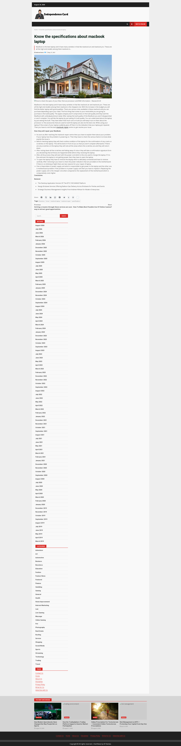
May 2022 (38, 402)
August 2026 (39, 225)
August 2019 (39, 523)
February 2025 (40, 284)
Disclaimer (39, 682)
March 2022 (39, 409)
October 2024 (40, 299)
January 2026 (40, 244)
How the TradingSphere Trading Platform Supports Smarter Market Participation (76, 711)
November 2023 (41, 339)
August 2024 (39, 306)
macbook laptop (55, 201)
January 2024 (40, 332)
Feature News (40, 576)
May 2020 (38, 490)
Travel (37, 664)
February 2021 (40, 457)
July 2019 (38, 526)
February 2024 (40, 328)
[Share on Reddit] (64, 197)
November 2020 (41, 468)
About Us (38, 679)
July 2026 (38, 229)
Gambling (38, 587)
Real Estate (39, 631)
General (38, 594)
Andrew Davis (40, 52)
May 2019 (38, 534)
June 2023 (39, 358)
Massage (38, 616)
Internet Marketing (42, 605)
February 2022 (40, 413)
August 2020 (39, 479)
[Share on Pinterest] (59, 197)
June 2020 (39, 486)
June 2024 (39, 313)
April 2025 (39, 277)
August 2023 (39, 350)
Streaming (39, 653)
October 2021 (40, 427)
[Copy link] (77, 197)
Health (37, 598)
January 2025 (40, 288)
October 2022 (40, 383)
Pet (36, 624)
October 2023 (40, 343)
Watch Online (140, 24)
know (47, 201)
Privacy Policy (40, 684)
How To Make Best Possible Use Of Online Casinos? (92, 206)
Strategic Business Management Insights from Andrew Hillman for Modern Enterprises (68, 190)
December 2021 (41, 420)
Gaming (38, 591)
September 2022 (41, 387)
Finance (38, 583)
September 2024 (41, 302)
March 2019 (39, 541)
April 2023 (39, 365)
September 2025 (41, 258)
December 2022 (41, 376)
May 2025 (38, 273)
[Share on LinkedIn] (50, 197)
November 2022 (41, 380)
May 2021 (38, 446)
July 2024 (38, 310)
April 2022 (39, 405)
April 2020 (39, 493)
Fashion (38, 572)
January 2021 (40, 460)
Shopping (38, 642)
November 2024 (41, 295)
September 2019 (41, 519)
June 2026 (39, 233)
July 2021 (38, 438)
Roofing (38, 635)
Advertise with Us (41, 690)
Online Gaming (40, 620)
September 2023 (41, 347)
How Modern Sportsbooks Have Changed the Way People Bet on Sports (47, 711)
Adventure (39, 550)
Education (38, 569)
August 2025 (39, 262)
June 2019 (39, 530)
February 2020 (40, 501)
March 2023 (39, 369)
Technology (39, 657)
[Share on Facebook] (41, 197)
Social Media (39, 646)
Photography (40, 627)
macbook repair (66, 201)
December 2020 (41, 464)
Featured (38, 580)
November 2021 (41, 424)
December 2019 (41, 508)
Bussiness (39, 565)
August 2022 (39, 391)
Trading (38, 660)
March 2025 (39, 280)
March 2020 (39, 497)
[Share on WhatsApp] (55, 197)
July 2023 (38, 354)
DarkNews (97, 744)
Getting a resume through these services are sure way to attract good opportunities (53, 207)
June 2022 (39, 398)
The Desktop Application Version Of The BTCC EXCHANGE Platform (62, 183)
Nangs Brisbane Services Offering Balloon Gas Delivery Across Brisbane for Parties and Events (71, 186)
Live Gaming (39, 613)
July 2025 (38, 266)
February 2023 (40, 372)
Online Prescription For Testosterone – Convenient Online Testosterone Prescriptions (104, 711)
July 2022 (38, 394)
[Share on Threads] (73, 197)
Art (36, 554)
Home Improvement (42, 602)
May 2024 (38, 317)
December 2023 (41, 336)
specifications (76, 201)
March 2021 (39, 453)
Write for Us (39, 687)
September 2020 (41, 475)
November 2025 (41, 251)
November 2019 (41, 512)
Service (38, 638)
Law (36, 609)
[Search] (127, 24)
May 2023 (38, 361)
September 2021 (41, 431)
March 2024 (39, 324)
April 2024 (39, 321)
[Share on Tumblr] (68, 197)
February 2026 (40, 240)
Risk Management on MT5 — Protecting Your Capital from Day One (133, 711)
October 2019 (40, 515)
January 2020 (40, 504)
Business (42, 201)
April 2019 (39, 537)
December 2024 (41, 291)
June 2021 (39, 442)
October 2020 (40, 471)
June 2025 (39, 269)
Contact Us (39, 673)
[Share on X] (46, 197)
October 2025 (40, 255)
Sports (37, 649)
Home (37, 676)
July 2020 (38, 482)
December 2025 (41, 247)
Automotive (39, 558)
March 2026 (39, 236)
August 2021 (39, 435)
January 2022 (40, 416)
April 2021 (39, 449)
